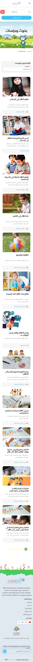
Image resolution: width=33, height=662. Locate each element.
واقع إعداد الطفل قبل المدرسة (17, 294)
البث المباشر (28, 611)
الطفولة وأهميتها (22, 255)
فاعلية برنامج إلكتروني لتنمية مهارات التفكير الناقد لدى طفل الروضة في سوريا (18, 452)
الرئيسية (29, 51)
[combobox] (11, 12)
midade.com (11, 659)
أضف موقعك (16, 17)
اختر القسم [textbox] (14, 11)
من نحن (29, 605)
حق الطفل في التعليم (21, 216)
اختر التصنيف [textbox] (26, 69)
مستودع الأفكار (27, 614)
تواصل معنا (28, 608)
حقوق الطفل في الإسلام (19, 99)
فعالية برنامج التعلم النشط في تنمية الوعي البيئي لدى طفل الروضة (17, 530)
